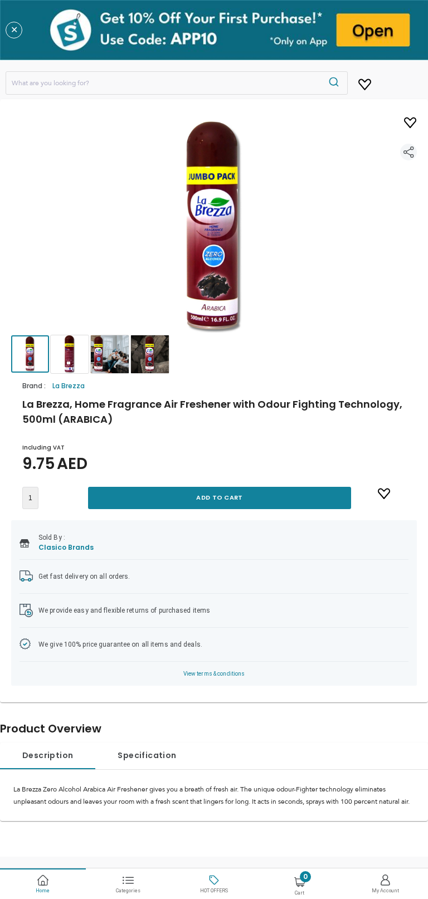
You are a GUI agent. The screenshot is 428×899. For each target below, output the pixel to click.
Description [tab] (47, 755)
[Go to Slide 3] (109, 354)
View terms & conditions (214, 674)
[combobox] (177, 83)
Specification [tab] (147, 755)
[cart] (364, 82)
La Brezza (68, 385)
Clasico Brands (66, 547)
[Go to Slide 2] (69, 354)
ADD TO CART (219, 497)
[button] (214, 227)
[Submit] (335, 83)
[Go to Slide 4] (149, 354)
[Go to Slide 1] (30, 354)
